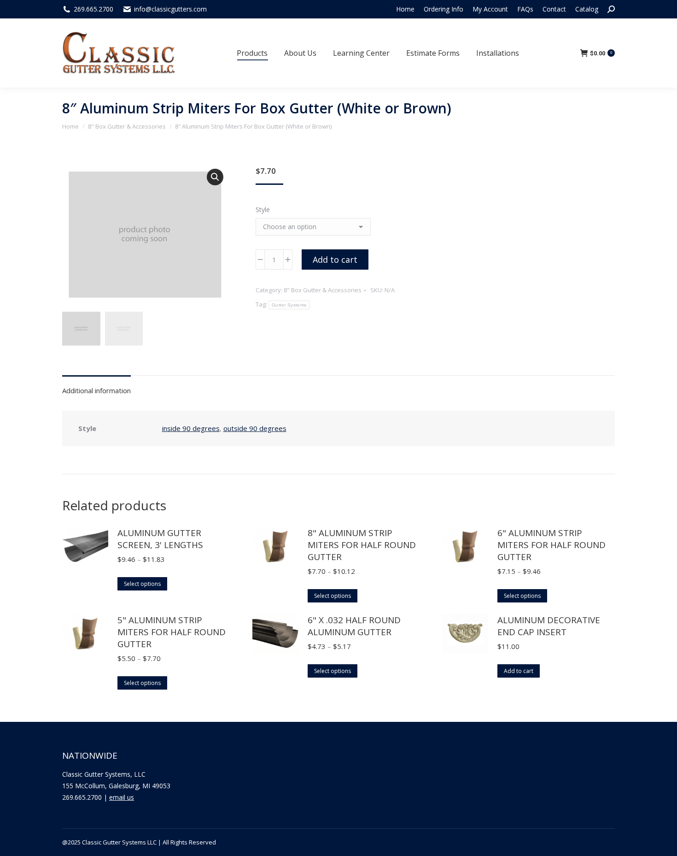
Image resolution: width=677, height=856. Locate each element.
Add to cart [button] (518, 671)
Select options (142, 584)
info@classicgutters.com (170, 9)
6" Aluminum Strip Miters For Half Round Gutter (551, 545)
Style (263, 209)
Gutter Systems (289, 304)
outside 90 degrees (254, 428)
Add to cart (335, 259)
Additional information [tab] (96, 390)
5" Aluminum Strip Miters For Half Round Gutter (171, 632)
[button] (215, 177)
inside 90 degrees (191, 428)
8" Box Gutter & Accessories (323, 290)
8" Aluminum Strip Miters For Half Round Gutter (362, 545)
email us (121, 797)
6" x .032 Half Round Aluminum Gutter (354, 626)
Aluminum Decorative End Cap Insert (548, 626)
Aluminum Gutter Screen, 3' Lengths (160, 539)
